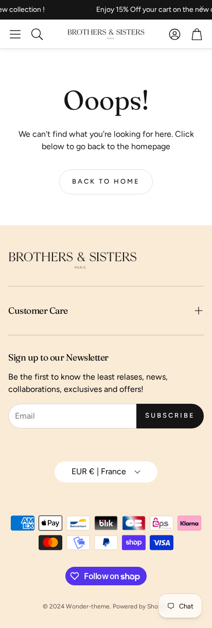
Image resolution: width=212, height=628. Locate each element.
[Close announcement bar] (201, 7)
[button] (15, 34)
